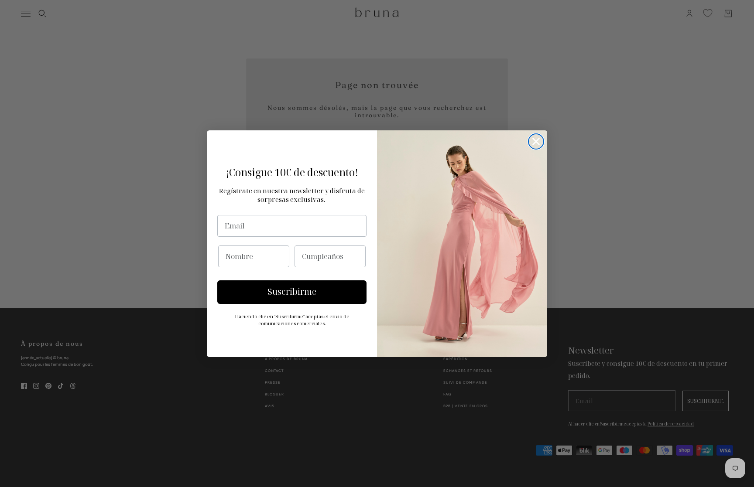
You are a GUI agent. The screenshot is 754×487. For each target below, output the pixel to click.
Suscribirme (291, 291)
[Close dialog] (536, 141)
